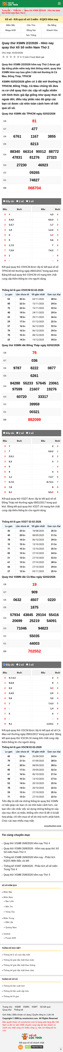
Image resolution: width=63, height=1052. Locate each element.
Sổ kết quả (45, 1007)
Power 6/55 (11, 938)
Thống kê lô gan (11, 996)
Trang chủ (7, 1007)
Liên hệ (50, 1015)
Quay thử (6, 1009)
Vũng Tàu (10, 912)
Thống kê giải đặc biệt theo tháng (19, 965)
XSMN (26, 1007)
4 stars (15, 56)
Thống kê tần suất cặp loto (16, 991)
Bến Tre (9, 906)
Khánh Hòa (52, 30)
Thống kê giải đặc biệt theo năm (19, 970)
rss (20, 1047)
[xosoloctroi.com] (9, 3)
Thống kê (18, 1009)
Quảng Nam (11, 927)
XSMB (18, 1007)
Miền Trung (9, 918)
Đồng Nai (31, 30)
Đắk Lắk (9, 922)
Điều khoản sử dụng (22, 1015)
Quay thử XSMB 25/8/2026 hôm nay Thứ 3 (27, 874)
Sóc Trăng (31, 35)
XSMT (35, 1007)
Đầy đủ (9, 201)
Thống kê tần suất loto (14, 986)
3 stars (11, 56)
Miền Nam (8, 897)
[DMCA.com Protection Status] (34, 1048)
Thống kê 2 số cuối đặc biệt (17, 955)
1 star (4, 56)
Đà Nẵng (52, 25)
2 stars (7, 56)
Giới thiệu (7, 1015)
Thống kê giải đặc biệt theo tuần (19, 960)
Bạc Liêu (10, 901)
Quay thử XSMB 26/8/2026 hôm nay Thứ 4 (27, 843)
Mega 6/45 (10, 30)
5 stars (18, 56)
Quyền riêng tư (39, 1015)
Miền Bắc (10, 25)
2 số (21, 201)
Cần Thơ (31, 25)
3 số (31, 201)
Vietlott (7, 934)
